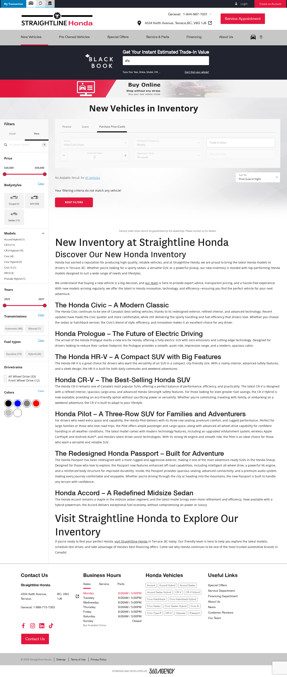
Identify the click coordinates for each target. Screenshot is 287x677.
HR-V (169, 613)
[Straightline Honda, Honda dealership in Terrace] (57, 18)
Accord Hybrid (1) (14, 239)
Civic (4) (8, 256)
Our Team (214, 618)
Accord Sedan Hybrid (159, 592)
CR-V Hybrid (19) (13, 250)
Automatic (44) (13, 328)
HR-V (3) (9, 273)
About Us (214, 601)
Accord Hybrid (167, 585)
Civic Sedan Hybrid (175, 606)
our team (151, 283)
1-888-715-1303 (44, 607)
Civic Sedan (154, 606)
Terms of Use (78, 659)
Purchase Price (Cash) (112, 126)
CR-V (178, 592)
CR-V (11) (9, 245)
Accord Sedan (187, 585)
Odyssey (181, 613)
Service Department (221, 590)
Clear (41, 183)
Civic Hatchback (156, 599)
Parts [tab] (120, 584)
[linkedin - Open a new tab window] (41, 625)
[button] (13, 4)
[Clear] (44, 145)
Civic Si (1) (10, 267)
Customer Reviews (220, 612)
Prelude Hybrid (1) (14, 278)
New (36, 133)
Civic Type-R (154, 613)
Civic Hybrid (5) (13, 262)
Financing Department (223, 596)
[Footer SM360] (162, 671)
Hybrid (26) (34, 354)
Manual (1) (34, 328)
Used (12, 133)
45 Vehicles (92, 178)
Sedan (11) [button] (14, 220)
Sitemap (61, 659)
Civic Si (195, 606)
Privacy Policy (99, 659)
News (212, 607)
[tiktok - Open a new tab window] (51, 625)
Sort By (243, 175)
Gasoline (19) (14, 354)
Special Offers (217, 585)
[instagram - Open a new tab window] (32, 625)
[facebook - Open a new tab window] (23, 625)
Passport (195, 613)
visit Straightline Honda (131, 541)
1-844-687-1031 (195, 14)
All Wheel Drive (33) (22, 376)
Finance (66, 126)
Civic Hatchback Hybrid (183, 599)
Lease (85, 126)
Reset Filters (74, 202)
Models (10, 233)
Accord (151, 585)
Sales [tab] (87, 584)
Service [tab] (104, 584)
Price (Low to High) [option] (250, 179)
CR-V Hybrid (193, 592)
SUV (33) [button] (34, 203)
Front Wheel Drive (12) (23, 380)
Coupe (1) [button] (14, 203)
